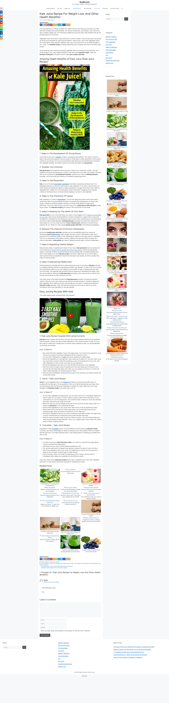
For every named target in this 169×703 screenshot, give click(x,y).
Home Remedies (88, 8)
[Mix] (54, 25)
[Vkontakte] (59, 25)
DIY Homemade (110, 42)
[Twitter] (43, 25)
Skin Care (109, 58)
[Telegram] (66, 25)
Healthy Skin (80, 563)
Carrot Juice (52, 563)
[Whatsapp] (56, 25)
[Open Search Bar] (122, 8)
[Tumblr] (64, 25)
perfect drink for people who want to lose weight (66, 250)
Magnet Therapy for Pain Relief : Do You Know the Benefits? (132, 649)
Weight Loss (67, 8)
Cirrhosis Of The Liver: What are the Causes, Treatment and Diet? (134, 647)
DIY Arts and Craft (114, 8)
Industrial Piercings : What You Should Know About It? (130, 654)
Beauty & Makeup (51, 8)
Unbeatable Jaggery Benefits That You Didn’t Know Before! (54, 567)
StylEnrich (84, 2)
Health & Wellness (77, 8)
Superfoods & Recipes (54, 561)
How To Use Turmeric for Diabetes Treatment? (128, 657)
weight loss (45, 564)
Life (107, 55)
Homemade (105, 8)
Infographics (109, 52)
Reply (43, 592)
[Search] (126, 19)
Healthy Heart (74, 563)
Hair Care (59, 8)
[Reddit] (46, 25)
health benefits (66, 563)
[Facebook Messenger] (61, 25)
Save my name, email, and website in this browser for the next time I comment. (65, 631)
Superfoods (97, 8)
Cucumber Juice (59, 563)
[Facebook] (41, 25)
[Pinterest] (51, 25)
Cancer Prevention (45, 563)
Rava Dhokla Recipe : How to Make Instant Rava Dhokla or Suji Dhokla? (57, 566)
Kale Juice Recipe (93, 563)
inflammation (56, 234)
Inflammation (86, 563)
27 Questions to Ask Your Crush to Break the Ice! (129, 652)
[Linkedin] (48, 25)
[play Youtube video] (70, 315)
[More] (69, 25)
